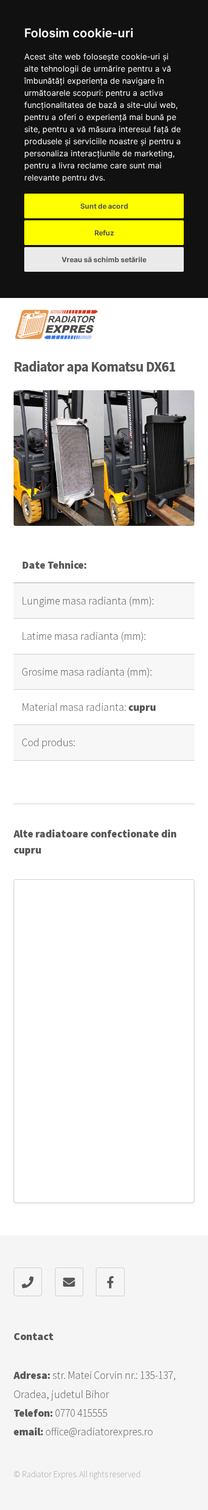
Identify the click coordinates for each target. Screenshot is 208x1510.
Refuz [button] (104, 232)
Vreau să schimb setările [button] (104, 259)
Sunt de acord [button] (104, 206)
